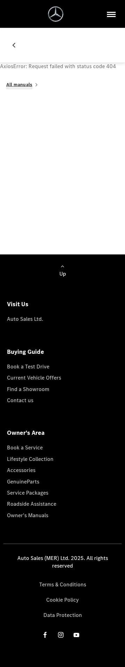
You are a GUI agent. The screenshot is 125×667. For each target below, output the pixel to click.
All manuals (19, 84)
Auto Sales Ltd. (25, 319)
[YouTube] (76, 635)
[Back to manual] (16, 45)
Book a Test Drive (28, 366)
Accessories (21, 470)
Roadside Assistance (31, 503)
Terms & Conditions (62, 584)
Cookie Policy (62, 599)
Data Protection (62, 615)
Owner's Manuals (27, 515)
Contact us (20, 400)
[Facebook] (45, 635)
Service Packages (27, 492)
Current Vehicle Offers (34, 377)
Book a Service (25, 447)
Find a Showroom (28, 389)
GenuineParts (23, 481)
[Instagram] (61, 635)
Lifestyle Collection (30, 459)
